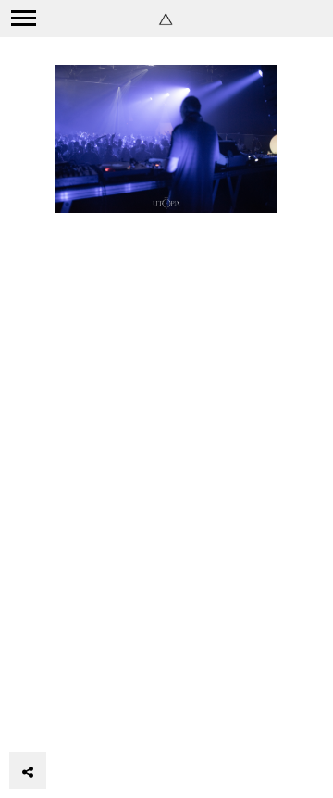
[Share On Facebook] (35, 719)
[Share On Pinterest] (87, 719)
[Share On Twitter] (61, 719)
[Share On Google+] (115, 719)
